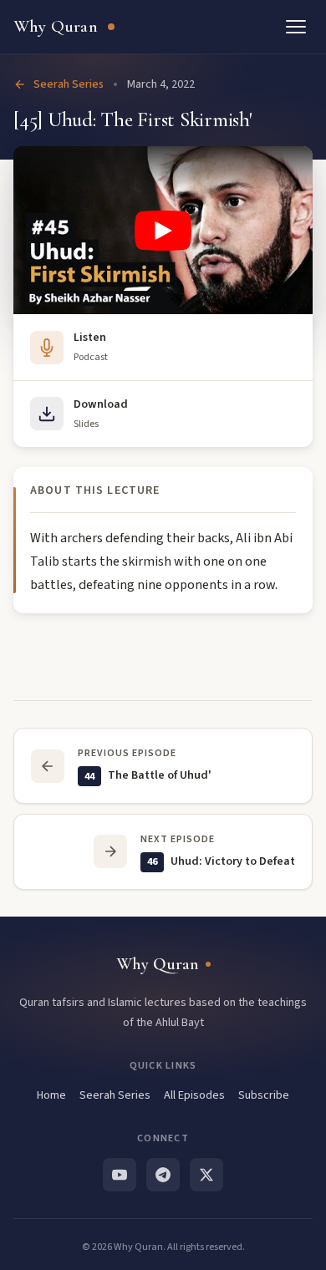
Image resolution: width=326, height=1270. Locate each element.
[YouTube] (119, 1174)
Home (51, 1095)
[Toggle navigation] (296, 26)
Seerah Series (68, 84)
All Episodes (194, 1095)
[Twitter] (206, 1174)
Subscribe (263, 1095)
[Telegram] (163, 1174)
